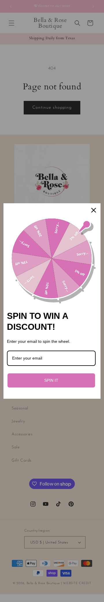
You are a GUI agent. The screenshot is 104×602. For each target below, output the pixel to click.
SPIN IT (51, 380)
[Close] (94, 210)
